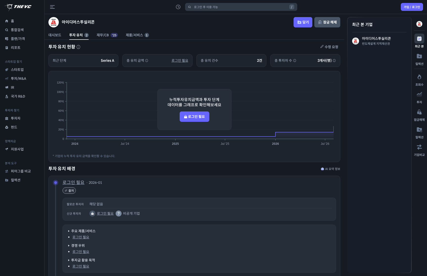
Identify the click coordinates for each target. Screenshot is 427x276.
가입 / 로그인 (412, 7)
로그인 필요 (179, 60)
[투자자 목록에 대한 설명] (78, 47)
